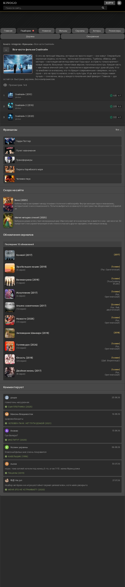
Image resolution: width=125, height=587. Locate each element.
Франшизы (27, 44)
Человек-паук (23, 178)
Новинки (46, 30)
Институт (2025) (17, 439)
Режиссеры (115, 30)
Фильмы (63, 30)
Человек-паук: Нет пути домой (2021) (30, 423)
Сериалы (80, 30)
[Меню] (119, 2)
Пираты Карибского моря (29, 169)
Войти (109, 2)
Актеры (97, 30)
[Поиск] (103, 8)
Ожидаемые (93, 36)
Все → (119, 129)
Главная (8, 30)
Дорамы (30, 36)
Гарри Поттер (23, 141)
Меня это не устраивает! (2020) (26, 489)
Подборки (26, 30)
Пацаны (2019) (16, 473)
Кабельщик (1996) (18, 456)
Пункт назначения (25, 150)
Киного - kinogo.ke (12, 44)
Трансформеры (24, 159)
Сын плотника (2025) (20, 406)
